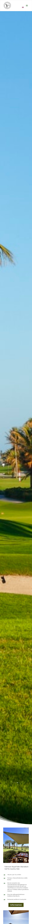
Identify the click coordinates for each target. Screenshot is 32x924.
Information (16, 905)
